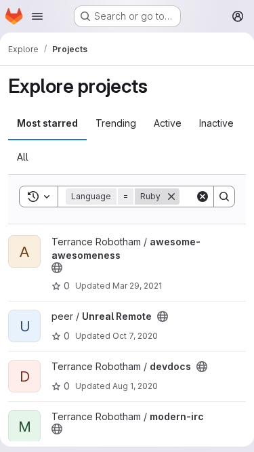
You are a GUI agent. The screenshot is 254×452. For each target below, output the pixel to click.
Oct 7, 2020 (135, 336)
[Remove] (171, 196)
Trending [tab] (116, 123)
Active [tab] (168, 123)
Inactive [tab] (216, 123)
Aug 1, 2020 (135, 386)
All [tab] (22, 157)
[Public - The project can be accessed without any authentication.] (56, 267)
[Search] (224, 196)
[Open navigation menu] (37, 16)
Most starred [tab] (47, 123)
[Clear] (202, 196)
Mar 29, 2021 (137, 286)
